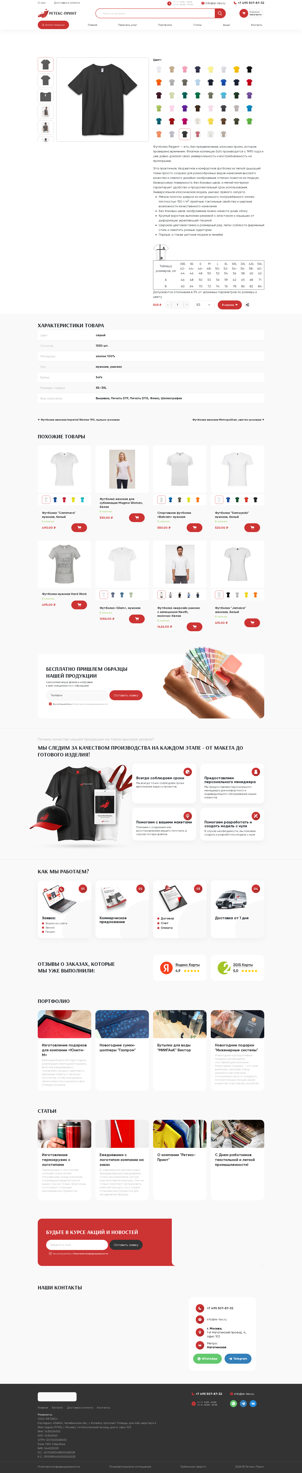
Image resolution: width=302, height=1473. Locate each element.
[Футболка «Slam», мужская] (122, 564)
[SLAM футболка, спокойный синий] (113, 595)
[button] (53, 25)
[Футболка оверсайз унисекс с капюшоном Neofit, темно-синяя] (197, 595)
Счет (164, 923)
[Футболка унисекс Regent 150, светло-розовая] (210, 108)
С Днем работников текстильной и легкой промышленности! (235, 1159)
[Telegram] (243, 1403)
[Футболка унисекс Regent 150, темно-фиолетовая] (184, 108)
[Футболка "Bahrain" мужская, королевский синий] (170, 500)
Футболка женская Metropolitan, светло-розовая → (228, 419)
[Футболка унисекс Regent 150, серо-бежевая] (223, 134)
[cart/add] (79, 527)
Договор (167, 918)
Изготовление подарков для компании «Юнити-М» (64, 1050)
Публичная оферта (193, 1466)
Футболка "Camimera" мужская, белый (59, 515)
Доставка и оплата (67, 2)
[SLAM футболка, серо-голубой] (122, 595)
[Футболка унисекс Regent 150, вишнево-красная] (172, 121)
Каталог (56, 38)
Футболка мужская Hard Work (64, 594)
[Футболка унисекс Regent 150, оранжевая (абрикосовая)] (159, 134)
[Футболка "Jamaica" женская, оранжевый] (255, 595)
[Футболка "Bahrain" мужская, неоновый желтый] (188, 500)
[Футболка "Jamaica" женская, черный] (228, 595)
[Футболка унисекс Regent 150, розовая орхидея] (184, 69)
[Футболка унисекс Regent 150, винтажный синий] (159, 121)
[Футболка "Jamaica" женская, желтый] (246, 595)
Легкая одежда (88, 38)
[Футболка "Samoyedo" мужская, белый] (237, 469)
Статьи (197, 24)
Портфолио (165, 24)
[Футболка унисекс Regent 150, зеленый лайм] (249, 121)
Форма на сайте (56, 923)
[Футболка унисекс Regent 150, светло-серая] (236, 108)
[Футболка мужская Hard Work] (64, 564)
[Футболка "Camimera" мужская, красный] (64, 500)
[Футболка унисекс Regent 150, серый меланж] (172, 82)
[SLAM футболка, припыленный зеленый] (131, 595)
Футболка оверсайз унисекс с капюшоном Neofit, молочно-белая (178, 612)
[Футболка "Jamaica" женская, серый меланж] (237, 595)
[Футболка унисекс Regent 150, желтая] (236, 69)
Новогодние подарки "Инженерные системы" (236, 1047)
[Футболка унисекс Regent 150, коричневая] (223, 121)
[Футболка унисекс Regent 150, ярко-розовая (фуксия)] (184, 121)
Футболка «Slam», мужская (120, 608)
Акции (226, 24)
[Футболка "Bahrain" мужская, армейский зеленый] (179, 500)
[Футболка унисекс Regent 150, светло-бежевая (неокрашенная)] (197, 121)
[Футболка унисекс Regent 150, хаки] (210, 95)
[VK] (253, 1403)
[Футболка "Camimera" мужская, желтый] (73, 500)
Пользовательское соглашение (130, 1466)
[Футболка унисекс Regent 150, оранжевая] (159, 82)
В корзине (255, 12)
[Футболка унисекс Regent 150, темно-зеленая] (236, 95)
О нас (42, 2)
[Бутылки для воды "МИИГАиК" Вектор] (180, 1024)
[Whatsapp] (233, 1403)
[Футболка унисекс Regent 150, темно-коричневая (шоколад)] (197, 108)
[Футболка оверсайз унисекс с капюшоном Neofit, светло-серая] (170, 595)
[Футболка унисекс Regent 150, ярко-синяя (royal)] (223, 82)
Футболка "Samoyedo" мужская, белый (232, 515)
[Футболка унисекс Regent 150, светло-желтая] (210, 69)
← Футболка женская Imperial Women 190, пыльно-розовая (79, 419)
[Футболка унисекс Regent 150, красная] (249, 82)
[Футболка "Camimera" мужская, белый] (64, 469)
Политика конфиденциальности (59, 1466)
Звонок (50, 927)
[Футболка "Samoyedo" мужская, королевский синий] (228, 500)
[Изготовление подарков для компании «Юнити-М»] (64, 1024)
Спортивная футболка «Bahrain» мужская (174, 515)
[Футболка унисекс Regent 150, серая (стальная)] (184, 82)
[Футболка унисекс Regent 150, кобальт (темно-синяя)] (236, 82)
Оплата (166, 928)
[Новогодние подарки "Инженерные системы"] (237, 1024)
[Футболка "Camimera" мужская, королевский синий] (55, 500)
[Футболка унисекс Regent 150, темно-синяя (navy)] (210, 82)
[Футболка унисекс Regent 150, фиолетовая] (249, 95)
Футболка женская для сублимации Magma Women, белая (121, 503)
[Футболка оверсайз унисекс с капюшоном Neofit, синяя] (188, 595)
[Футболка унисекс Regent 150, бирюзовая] (223, 95)
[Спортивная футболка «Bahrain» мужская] (179, 469)
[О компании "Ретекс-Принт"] (180, 1133)
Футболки (106, 38)
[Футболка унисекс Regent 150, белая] (159, 69)
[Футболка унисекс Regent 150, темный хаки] (236, 121)
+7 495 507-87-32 (220, 1308)
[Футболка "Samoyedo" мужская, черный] (255, 500)
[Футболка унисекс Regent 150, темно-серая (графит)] (223, 108)
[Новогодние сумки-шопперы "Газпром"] (122, 1024)
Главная (92, 24)
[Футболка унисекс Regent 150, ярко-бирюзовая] (249, 108)
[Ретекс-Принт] (57, 13)
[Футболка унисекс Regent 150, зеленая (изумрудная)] (184, 95)
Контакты (256, 24)
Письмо (50, 931)
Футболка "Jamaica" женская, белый (230, 610)
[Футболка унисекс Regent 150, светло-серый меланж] (223, 69)
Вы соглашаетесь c (80, 704)
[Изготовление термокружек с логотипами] (64, 1133)
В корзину (228, 304)
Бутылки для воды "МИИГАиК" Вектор (174, 1047)
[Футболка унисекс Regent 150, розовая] (172, 108)
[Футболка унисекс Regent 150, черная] (249, 69)
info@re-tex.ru (217, 1319)
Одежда (70, 38)
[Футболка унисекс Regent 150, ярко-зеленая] (197, 95)
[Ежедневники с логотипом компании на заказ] (122, 1133)
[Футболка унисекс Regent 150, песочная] (172, 69)
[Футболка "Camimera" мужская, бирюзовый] (82, 500)
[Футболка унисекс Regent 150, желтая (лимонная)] (210, 121)
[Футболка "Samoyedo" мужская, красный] (246, 500)
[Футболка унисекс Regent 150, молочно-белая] (210, 134)
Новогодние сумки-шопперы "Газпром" (118, 1047)
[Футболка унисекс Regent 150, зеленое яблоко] (159, 108)
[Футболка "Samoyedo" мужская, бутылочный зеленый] (237, 500)
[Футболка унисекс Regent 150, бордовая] (159, 95)
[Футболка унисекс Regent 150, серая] (172, 134)
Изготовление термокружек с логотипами (56, 1159)
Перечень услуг (127, 24)
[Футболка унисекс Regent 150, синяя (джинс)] (197, 69)
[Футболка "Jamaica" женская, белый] (237, 564)
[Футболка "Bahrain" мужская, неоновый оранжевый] (197, 500)
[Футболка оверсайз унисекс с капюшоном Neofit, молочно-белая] (179, 564)
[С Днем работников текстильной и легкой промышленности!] (237, 1133)
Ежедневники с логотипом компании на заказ (122, 1159)
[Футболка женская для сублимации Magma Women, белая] (122, 469)
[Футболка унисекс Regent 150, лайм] (172, 95)
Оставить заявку (126, 695)
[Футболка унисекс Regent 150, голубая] (197, 82)
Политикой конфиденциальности (90, 704)
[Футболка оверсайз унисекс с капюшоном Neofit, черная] (179, 595)
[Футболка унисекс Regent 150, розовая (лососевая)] (197, 134)
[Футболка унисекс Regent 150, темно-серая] (102, 99)
